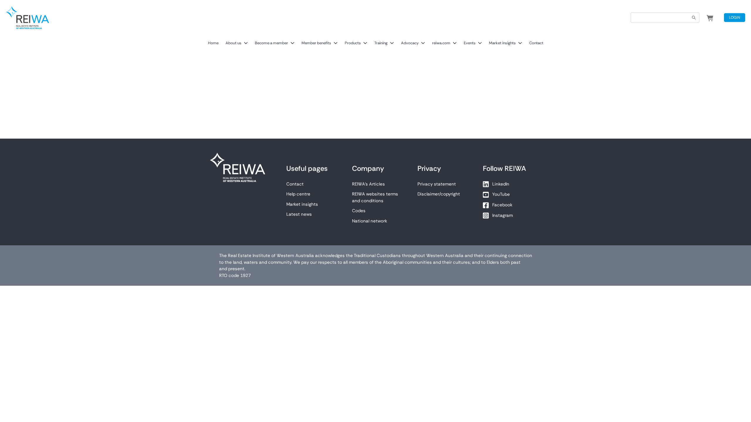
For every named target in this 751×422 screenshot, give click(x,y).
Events (470, 42)
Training (381, 42)
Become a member (271, 42)
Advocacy (410, 42)
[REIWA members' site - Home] (27, 17)
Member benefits (316, 42)
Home (213, 42)
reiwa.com (441, 42)
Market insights (502, 42)
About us (233, 42)
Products (353, 42)
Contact (536, 42)
